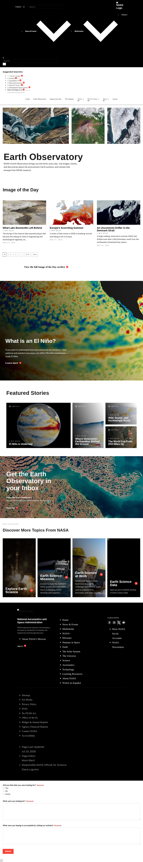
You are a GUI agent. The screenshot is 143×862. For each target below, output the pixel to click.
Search (115, 99)
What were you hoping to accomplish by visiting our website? (32, 826)
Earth (28, 99)
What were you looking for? (18, 801)
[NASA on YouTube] (123, 622)
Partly (7, 794)
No (6, 791)
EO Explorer (69, 99)
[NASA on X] (119, 622)
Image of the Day (55, 99)
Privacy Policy (45, 501)
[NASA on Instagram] (114, 622)
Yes (6, 788)
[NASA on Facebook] (109, 622)
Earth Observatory (39, 99)
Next (35, 254)
